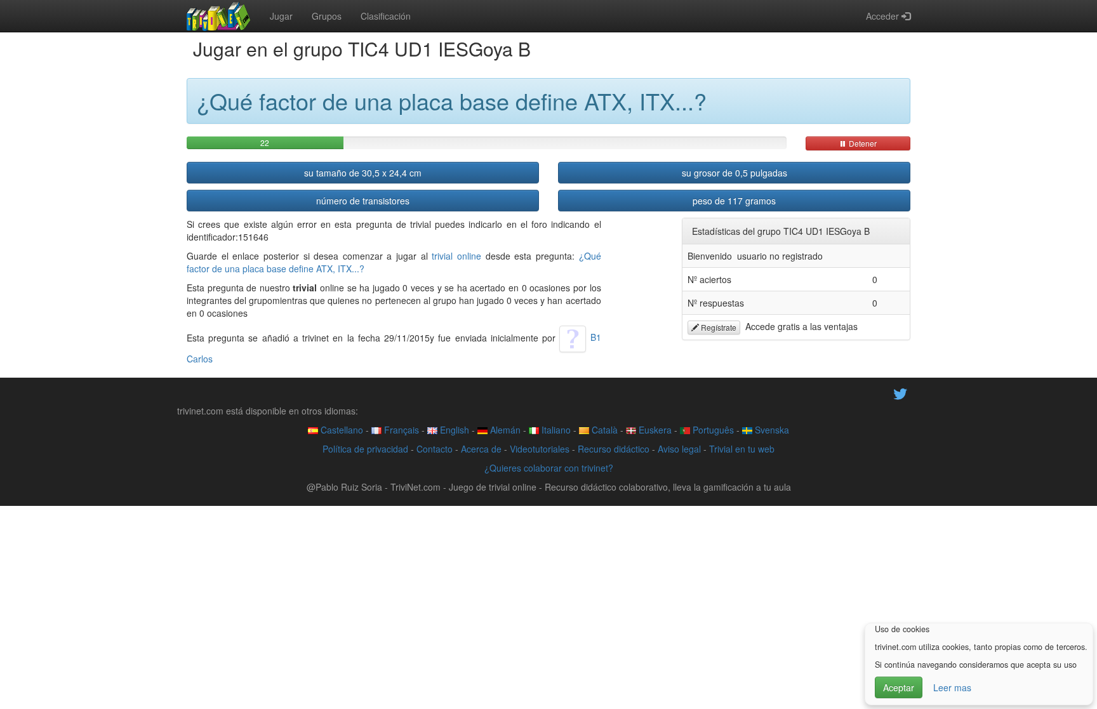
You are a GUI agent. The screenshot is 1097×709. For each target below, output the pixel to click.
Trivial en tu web (742, 448)
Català (603, 429)
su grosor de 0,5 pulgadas (734, 172)
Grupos (327, 16)
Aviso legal (679, 448)
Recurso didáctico (613, 448)
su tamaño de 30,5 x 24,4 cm (363, 172)
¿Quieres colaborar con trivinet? (548, 467)
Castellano (340, 429)
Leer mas (952, 687)
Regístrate (717, 327)
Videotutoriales (539, 448)
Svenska (770, 429)
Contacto (434, 448)
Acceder (883, 16)
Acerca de (481, 448)
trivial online (456, 255)
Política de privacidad (365, 448)
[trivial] (218, 16)
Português (712, 429)
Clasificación (386, 16)
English (453, 429)
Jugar (281, 16)
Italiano (555, 429)
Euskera (654, 429)
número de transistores (362, 200)
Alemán (504, 429)
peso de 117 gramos (734, 200)
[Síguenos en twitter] (900, 392)
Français (400, 429)
